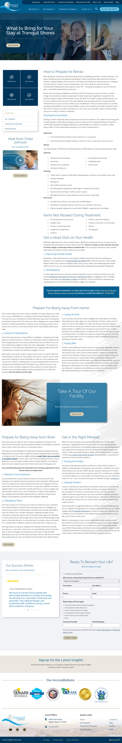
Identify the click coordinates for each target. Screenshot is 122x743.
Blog (117, 2)
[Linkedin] (24, 729)
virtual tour (115, 478)
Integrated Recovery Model (76, 261)
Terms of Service (73, 740)
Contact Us (86, 9)
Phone (66, 593)
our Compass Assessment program (81, 455)
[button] (20, 160)
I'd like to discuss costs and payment (76, 615)
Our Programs (48, 9)
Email (94, 593)
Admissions (36, 2)
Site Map (46, 740)
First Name (67, 585)
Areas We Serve (49, 2)
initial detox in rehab (69, 279)
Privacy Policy (105, 630)
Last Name (96, 585)
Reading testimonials (81, 511)
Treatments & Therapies (67, 9)
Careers (112, 726)
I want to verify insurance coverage (76, 610)
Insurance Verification (66, 2)
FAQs (111, 729)
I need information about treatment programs (80, 605)
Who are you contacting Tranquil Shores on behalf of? (84, 577)
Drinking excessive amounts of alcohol (62, 277)
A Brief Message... (98, 622)
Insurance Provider (70, 622)
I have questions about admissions (76, 607)
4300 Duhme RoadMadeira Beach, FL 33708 (57, 720)
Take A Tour (97, 2)
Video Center (108, 2)
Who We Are (32, 9)
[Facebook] (17, 729)
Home (9, 113)
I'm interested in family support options (77, 613)
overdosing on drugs (84, 277)
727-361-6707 (109, 293)
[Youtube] (10, 729)
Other (66, 618)
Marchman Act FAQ (83, 2)
